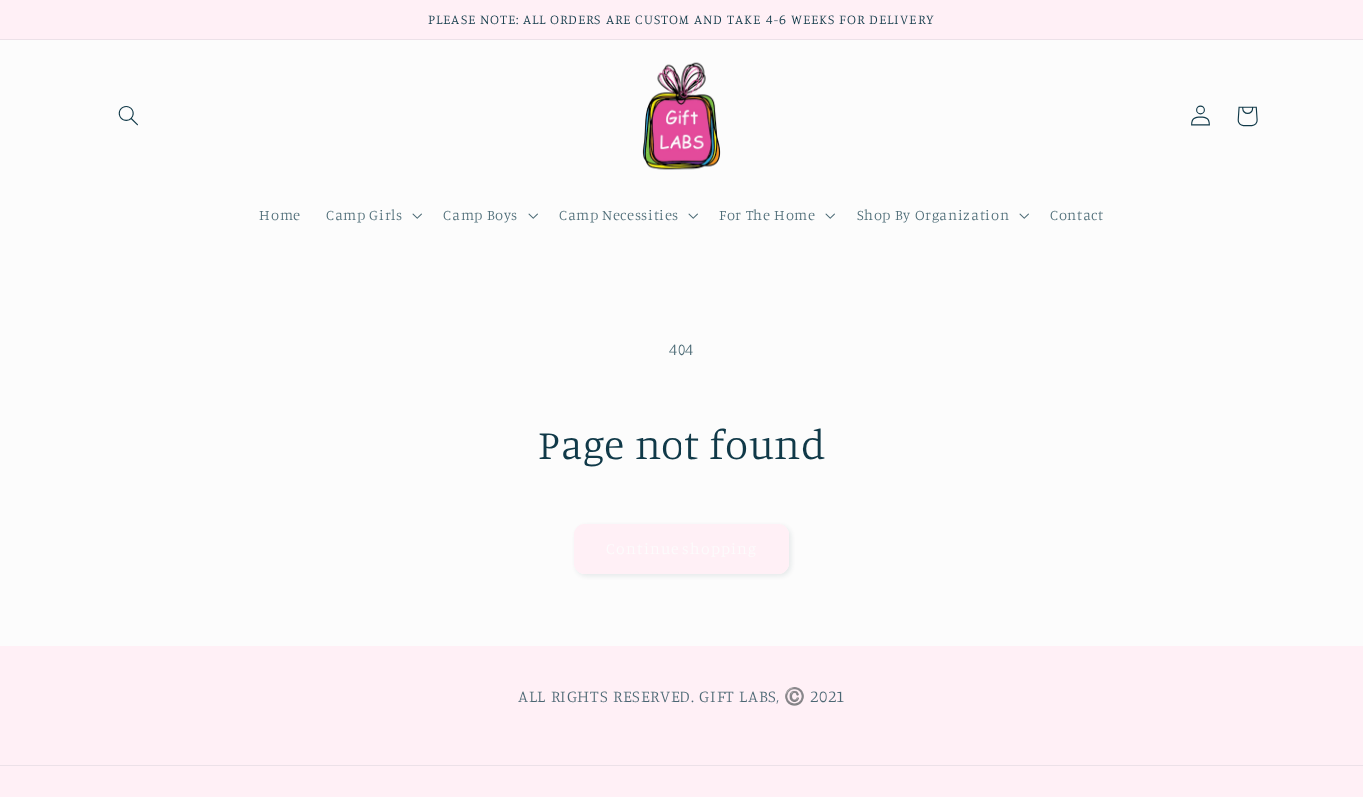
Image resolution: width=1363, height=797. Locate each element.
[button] (129, 116)
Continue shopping (682, 548)
